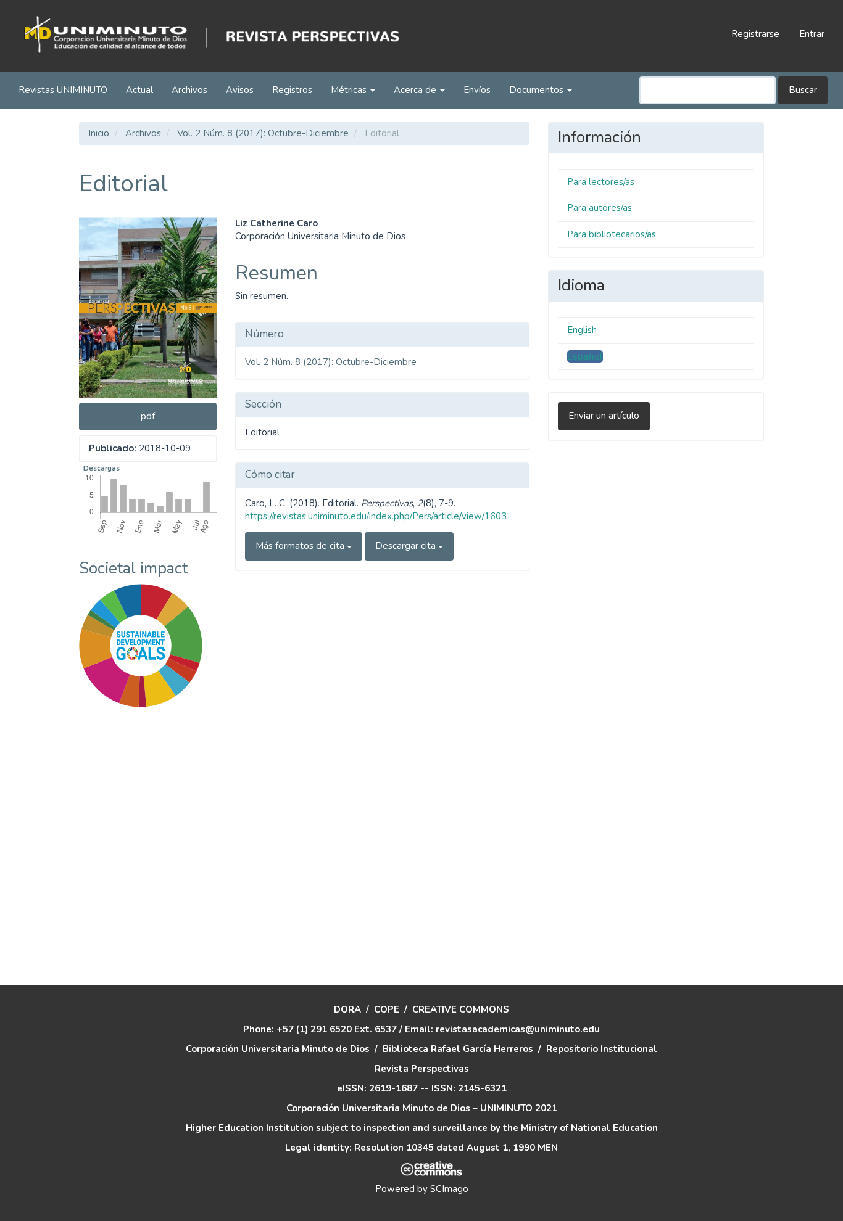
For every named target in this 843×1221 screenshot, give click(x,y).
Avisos (240, 90)
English (582, 330)
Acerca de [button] (416, 90)
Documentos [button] (537, 90)
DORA (347, 1009)
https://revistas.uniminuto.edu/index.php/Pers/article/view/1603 (376, 516)
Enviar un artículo (603, 415)
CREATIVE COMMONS (460, 1009)
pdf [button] (148, 416)
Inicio (98, 133)
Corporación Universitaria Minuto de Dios (278, 1049)
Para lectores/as (600, 182)
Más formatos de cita (301, 546)
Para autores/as (599, 208)
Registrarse (755, 34)
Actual (139, 90)
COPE (386, 1009)
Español (585, 356)
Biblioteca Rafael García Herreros (458, 1049)
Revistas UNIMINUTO (63, 90)
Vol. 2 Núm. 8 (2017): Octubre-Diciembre (263, 133)
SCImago (449, 1189)
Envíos (477, 90)
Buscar (803, 90)
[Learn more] (136, 901)
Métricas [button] (350, 90)
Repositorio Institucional (601, 1049)
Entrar (811, 34)
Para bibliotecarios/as (611, 234)
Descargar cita (406, 546)
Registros (292, 90)
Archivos (189, 90)
